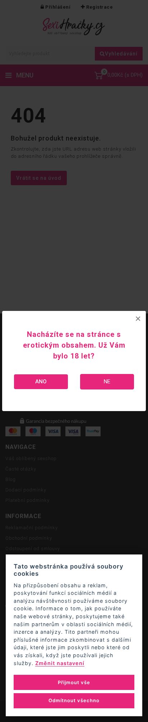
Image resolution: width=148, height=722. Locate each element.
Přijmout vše (74, 682)
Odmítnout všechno (74, 700)
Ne (107, 381)
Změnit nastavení (59, 663)
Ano (41, 381)
